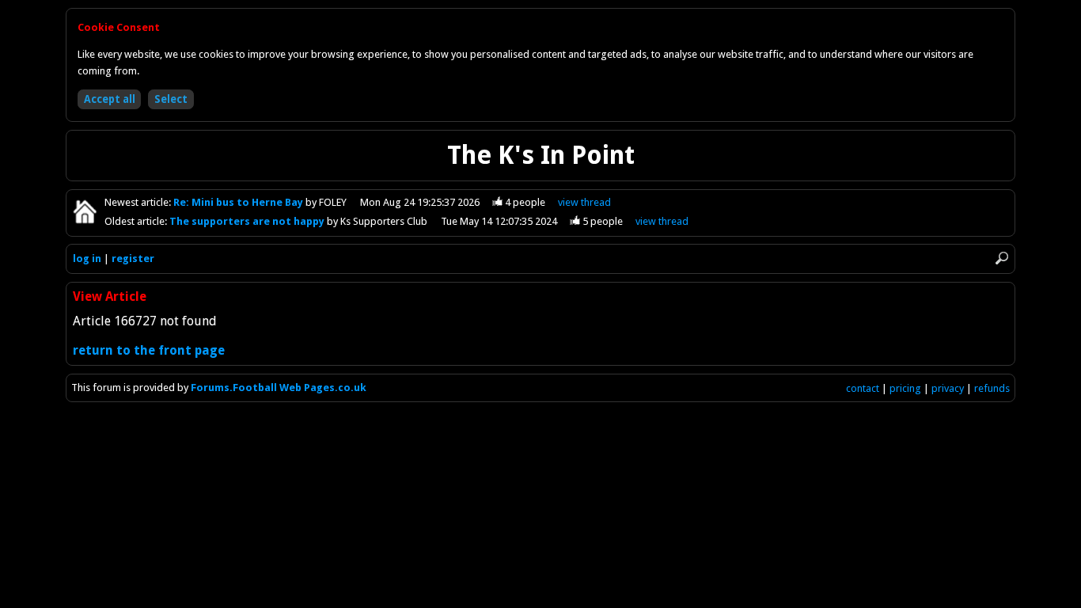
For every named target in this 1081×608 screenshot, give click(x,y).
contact (862, 388)
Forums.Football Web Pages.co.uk (278, 387)
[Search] (1002, 258)
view (584, 202)
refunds (992, 388)
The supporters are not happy (248, 221)
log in (87, 258)
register (133, 258)
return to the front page (149, 350)
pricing (905, 388)
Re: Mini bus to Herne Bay (239, 202)
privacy (947, 388)
